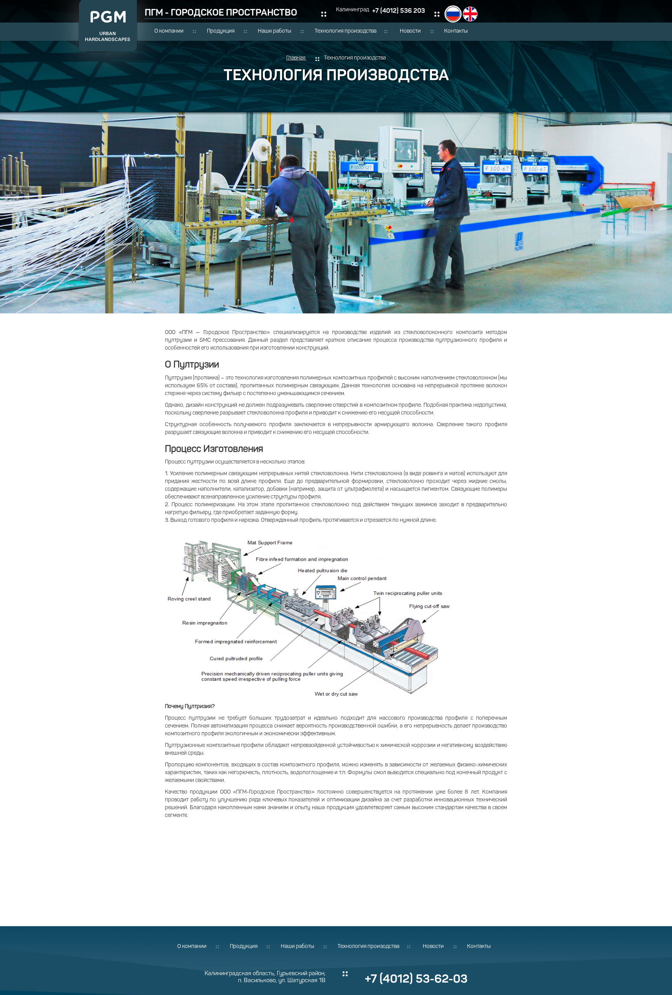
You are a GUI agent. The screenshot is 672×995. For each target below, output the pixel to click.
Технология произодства (345, 31)
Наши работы (274, 31)
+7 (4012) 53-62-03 (416, 979)
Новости (410, 31)
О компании (169, 31)
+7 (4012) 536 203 (398, 10)
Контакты (456, 31)
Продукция (220, 31)
